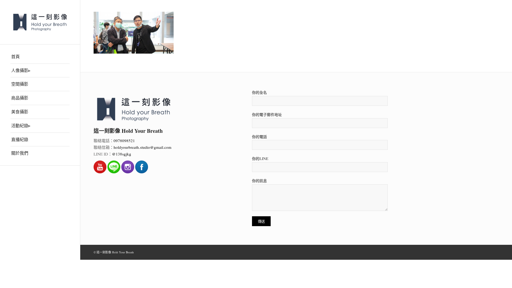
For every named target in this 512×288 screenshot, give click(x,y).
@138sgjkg (121, 154)
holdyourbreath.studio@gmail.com (142, 147)
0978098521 (124, 140)
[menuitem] (40, 57)
